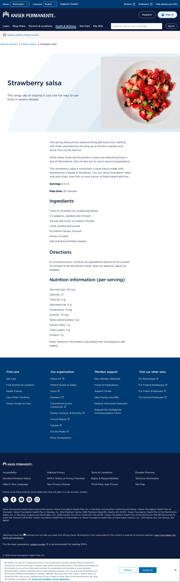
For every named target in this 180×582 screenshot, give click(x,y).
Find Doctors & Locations (20, 385)
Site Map (140, 484)
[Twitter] (5, 499)
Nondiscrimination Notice (17, 478)
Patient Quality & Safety (63, 385)
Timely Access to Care (18, 403)
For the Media (58, 431)
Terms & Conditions (101, 472)
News (53, 391)
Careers (54, 425)
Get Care (85, 26)
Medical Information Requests (110, 403)
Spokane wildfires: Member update (23, 35)
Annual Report (58, 419)
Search (171, 26)
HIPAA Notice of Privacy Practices (66, 478)
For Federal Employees (151, 385)
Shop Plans (19, 26)
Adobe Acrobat (37, 544)
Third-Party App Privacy (104, 484)
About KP (55, 378)
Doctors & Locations (40, 26)
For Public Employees (151, 391)
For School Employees (151, 397)
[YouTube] (21, 499)
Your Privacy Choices (58, 484)
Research (55, 397)
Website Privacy (56, 472)
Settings (127, 570)
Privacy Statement (61, 579)
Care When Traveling (17, 397)
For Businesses (147, 378)
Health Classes (14, 391)
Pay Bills (98, 26)
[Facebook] (13, 499)
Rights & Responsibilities (104, 478)
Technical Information (147, 478)
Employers (144, 4)
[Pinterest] (29, 499)
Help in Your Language (15, 484)
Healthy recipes (29, 44)
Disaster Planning (145, 472)
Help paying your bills (166, 4)
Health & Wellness (66, 26)
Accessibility (10, 472)
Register (147, 14)
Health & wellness (9, 44)
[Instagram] (37, 499)
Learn (6, 26)
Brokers (128, 4)
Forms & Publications (106, 385)
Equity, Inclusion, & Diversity (66, 413)
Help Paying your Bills (106, 397)
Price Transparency (60, 437)
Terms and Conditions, (42, 579)
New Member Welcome (107, 378)
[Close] (175, 570)
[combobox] (136, 26)
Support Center (69, 4)
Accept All (147, 570)
